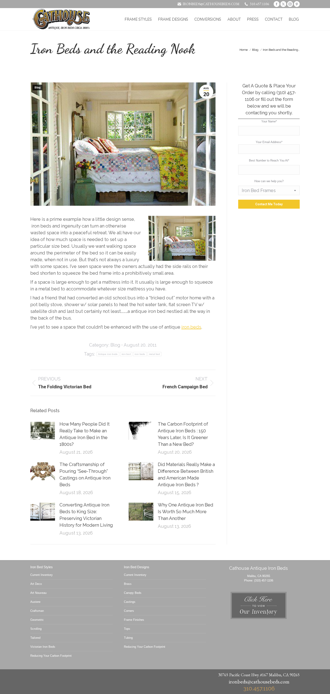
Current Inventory (41, 575)
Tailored (35, 637)
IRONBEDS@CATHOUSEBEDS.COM (211, 4)
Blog (37, 87)
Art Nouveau (38, 593)
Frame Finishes (134, 619)
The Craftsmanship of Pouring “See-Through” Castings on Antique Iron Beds (84, 474)
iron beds (191, 327)
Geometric (37, 619)
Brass (128, 584)
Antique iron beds (108, 354)
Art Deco (36, 584)
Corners (129, 610)
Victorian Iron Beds (42, 646)
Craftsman (37, 610)
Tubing (128, 637)
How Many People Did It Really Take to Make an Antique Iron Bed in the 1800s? (84, 434)
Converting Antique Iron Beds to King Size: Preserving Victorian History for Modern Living (86, 515)
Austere (35, 601)
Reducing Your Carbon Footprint (51, 655)
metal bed (154, 354)
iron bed (126, 354)
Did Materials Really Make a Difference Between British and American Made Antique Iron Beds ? (186, 474)
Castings (129, 601)
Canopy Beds (132, 593)
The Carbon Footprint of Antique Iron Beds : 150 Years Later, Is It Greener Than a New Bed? (183, 434)
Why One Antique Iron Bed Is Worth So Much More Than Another (185, 511)
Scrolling (36, 628)
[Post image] (42, 431)
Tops (127, 628)
